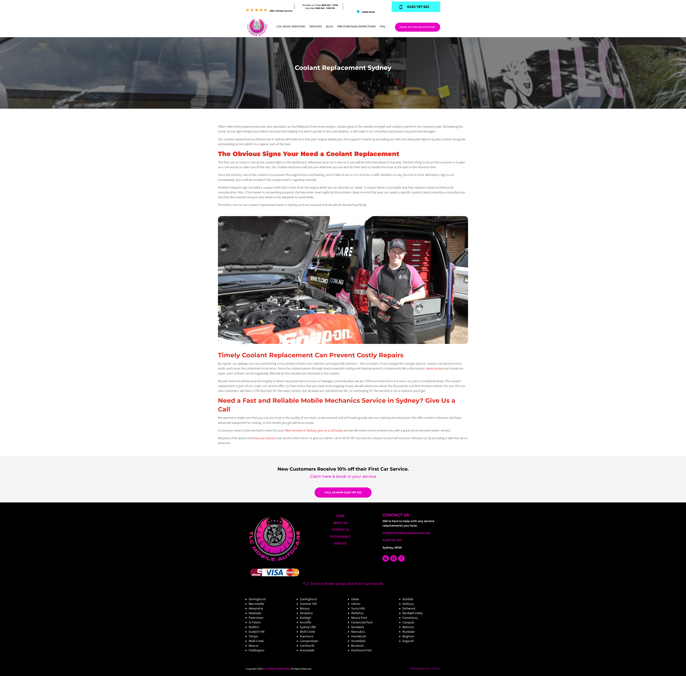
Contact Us (340, 530)
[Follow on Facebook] (401, 558)
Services (315, 26)
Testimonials (340, 537)
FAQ (382, 26)
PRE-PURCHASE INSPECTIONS (356, 26)
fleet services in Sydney (300, 430)
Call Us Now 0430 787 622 (343, 492)
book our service (264, 438)
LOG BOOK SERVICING (291, 26)
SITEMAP (414, 668)
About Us (340, 523)
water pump (434, 368)
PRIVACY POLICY (430, 668)
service (369, 476)
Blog (329, 26)
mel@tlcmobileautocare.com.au (406, 533)
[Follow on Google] (385, 558)
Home (340, 516)
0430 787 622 (392, 540)
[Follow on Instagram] (393, 558)
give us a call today (330, 430)
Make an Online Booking (418, 27)
